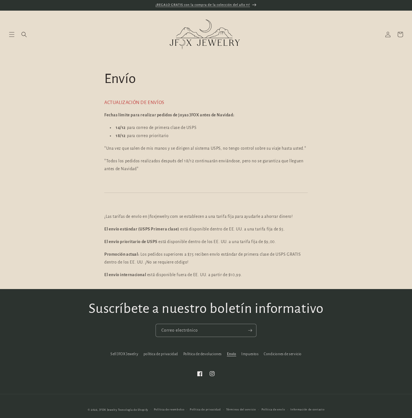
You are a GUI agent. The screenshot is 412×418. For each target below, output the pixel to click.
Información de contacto (307, 409)
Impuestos (249, 354)
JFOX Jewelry (108, 409)
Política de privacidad (205, 409)
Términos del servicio (241, 409)
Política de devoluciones (202, 354)
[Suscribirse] (250, 330)
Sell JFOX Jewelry (124, 354)
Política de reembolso (169, 409)
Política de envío (273, 409)
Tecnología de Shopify (133, 409)
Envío (231, 354)
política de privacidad (160, 354)
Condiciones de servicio (283, 354)
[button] (12, 34)
